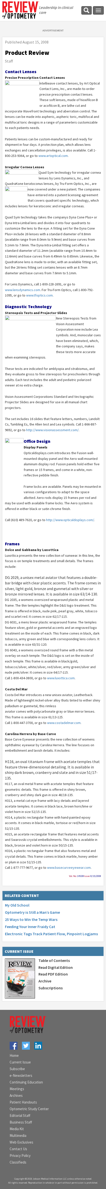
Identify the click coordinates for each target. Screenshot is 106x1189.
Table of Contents (54, 960)
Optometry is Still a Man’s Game (32, 912)
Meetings (17, 1089)
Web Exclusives (21, 1142)
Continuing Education (26, 1082)
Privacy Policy (20, 1155)
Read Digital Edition (55, 967)
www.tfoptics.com (39, 295)
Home (14, 1055)
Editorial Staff (20, 1115)
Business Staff (21, 1122)
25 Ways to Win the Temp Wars (31, 919)
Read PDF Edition (53, 974)
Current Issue (20, 1062)
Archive (44, 980)
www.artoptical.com (53, 155)
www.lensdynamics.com (22, 290)
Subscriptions (50, 987)
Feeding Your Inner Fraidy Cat (30, 926)
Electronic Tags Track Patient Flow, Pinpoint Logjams (51, 933)
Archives (16, 1095)
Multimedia (18, 1135)
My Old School (17, 905)
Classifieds (18, 1162)
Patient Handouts (23, 1102)
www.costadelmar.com (64, 723)
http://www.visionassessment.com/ (52, 430)
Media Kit (17, 1129)
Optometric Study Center (29, 1109)
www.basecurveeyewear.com (69, 867)
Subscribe (17, 1069)
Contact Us (18, 1149)
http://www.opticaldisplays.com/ (70, 520)
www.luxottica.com (61, 678)
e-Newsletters (21, 1075)
